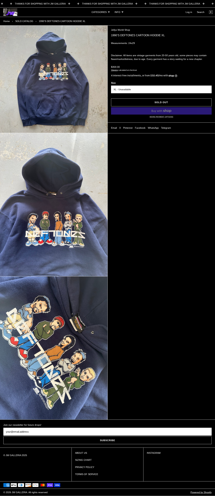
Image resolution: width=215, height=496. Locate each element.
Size (113, 83)
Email (114, 127)
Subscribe (107, 440)
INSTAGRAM (154, 453)
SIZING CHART (83, 460)
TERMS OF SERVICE (86, 474)
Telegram (166, 127)
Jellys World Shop (120, 30)
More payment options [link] (161, 117)
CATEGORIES (99, 12)
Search (200, 12)
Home (6, 21)
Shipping (114, 70)
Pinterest (128, 127)
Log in (189, 12)
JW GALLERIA (19, 492)
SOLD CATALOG (24, 21)
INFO (117, 12)
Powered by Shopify (201, 492)
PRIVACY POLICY (84, 467)
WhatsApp (153, 127)
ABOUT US (81, 453)
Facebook (140, 127)
